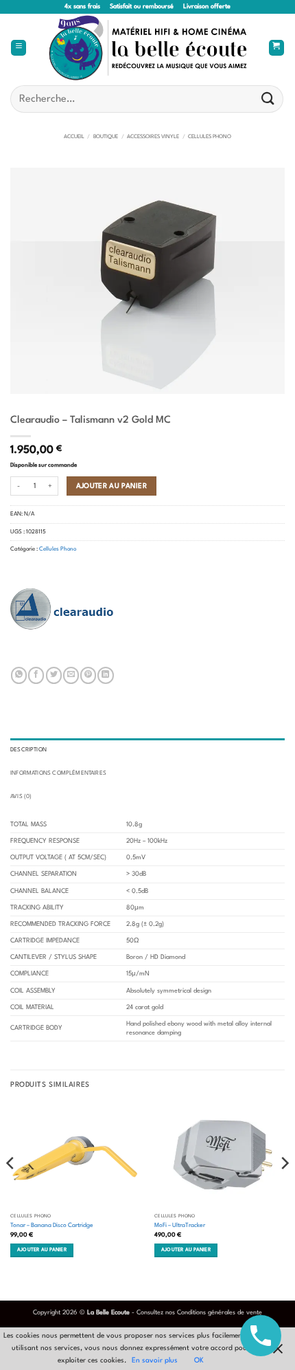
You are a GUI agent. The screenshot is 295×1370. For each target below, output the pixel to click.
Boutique (105, 137)
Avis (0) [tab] (21, 796)
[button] (18, 48)
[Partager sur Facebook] (36, 675)
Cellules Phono (209, 137)
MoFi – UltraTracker (179, 1225)
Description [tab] (28, 750)
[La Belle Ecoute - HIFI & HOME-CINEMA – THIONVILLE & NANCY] (148, 48)
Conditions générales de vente (219, 1313)
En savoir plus (155, 1360)
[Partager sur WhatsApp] (19, 675)
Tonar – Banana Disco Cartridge (51, 1225)
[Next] (284, 1191)
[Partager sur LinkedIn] (105, 675)
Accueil (74, 137)
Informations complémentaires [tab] (58, 773)
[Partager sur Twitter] (54, 675)
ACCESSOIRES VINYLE (153, 137)
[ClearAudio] (61, 609)
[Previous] (11, 1191)
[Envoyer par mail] (71, 675)
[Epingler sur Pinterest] (88, 675)
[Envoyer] (268, 98)
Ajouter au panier (112, 486)
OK (199, 1360)
